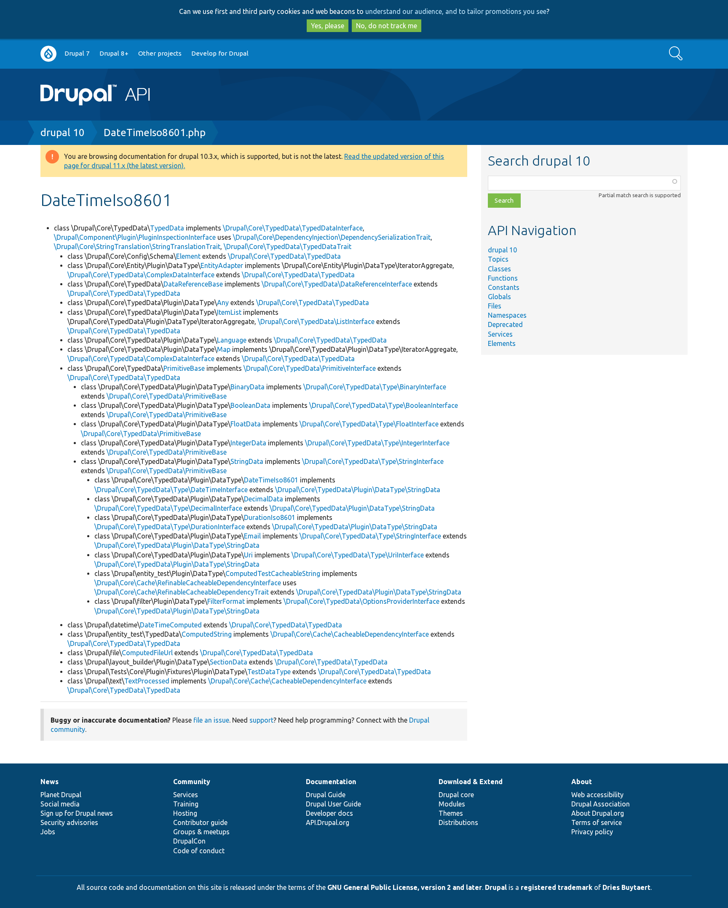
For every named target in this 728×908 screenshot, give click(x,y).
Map (223, 349)
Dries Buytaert (626, 887)
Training (185, 804)
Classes (499, 269)
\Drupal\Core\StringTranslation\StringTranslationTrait (137, 246)
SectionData (228, 662)
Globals (499, 296)
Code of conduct (199, 850)
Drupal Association (600, 804)
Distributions (458, 822)
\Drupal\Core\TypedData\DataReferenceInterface (337, 284)
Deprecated (505, 324)
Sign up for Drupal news (76, 813)
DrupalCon (189, 841)
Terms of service (596, 822)
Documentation (331, 781)
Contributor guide (200, 822)
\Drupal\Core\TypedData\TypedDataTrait (287, 246)
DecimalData (263, 499)
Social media (60, 804)
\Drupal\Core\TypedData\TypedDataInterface (293, 228)
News (49, 781)
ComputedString (207, 634)
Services (500, 334)
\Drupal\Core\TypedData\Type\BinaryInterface (374, 387)
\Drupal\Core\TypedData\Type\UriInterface (358, 555)
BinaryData (247, 387)
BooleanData (250, 405)
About (581, 781)
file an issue (211, 720)
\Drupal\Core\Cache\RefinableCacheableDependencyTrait (181, 592)
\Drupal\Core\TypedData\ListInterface (316, 321)
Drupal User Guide (333, 804)
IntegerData (248, 443)
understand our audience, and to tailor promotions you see (455, 11)
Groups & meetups (201, 832)
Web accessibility (597, 794)
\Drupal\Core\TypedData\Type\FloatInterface (369, 424)
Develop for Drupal (220, 53)
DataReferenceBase (193, 284)
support (261, 720)
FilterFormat (226, 601)
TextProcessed (146, 681)
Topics (498, 259)
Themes (451, 813)
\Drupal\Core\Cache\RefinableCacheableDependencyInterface (187, 583)
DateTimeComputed (171, 625)
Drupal (496, 887)
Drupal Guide (325, 794)
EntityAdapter (222, 265)
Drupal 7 (77, 53)
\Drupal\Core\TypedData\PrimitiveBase (167, 396)
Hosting (185, 813)
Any (223, 302)
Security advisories (69, 822)
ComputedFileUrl (147, 652)
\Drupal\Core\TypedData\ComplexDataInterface (140, 275)
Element (188, 256)
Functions (503, 278)
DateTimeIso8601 (271, 480)
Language (231, 340)
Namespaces (507, 315)
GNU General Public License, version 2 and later (404, 887)
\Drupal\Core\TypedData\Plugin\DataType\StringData (357, 489)
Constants (503, 287)
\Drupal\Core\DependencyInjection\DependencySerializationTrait (332, 237)
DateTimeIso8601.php (155, 132)
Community (191, 781)
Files (494, 306)
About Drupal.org (597, 813)
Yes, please (327, 25)
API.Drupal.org (327, 822)
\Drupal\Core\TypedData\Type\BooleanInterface (383, 405)
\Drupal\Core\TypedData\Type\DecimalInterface (168, 508)
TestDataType (269, 671)
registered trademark (556, 887)
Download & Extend (471, 781)
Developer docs (329, 813)
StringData (246, 461)
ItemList (229, 312)
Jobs (47, 832)
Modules (452, 804)
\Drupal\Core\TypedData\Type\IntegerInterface (377, 443)
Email (252, 536)
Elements (502, 343)
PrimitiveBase (184, 368)
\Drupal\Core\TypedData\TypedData (284, 256)
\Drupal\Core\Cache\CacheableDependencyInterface (349, 634)
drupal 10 (62, 132)
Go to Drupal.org (48, 54)
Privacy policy (592, 832)
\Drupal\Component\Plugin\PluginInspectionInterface (135, 237)
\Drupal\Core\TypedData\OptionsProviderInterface (361, 601)
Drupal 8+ (113, 53)
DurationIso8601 (269, 517)
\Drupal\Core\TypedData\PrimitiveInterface (310, 368)
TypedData (167, 228)
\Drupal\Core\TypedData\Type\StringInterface (373, 461)
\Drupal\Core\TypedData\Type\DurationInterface (169, 526)
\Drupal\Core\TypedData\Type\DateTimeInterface (171, 489)
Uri (248, 555)
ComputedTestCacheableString (272, 573)
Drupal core (456, 794)
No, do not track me (386, 25)
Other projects (160, 53)
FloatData (245, 424)
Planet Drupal (60, 794)
